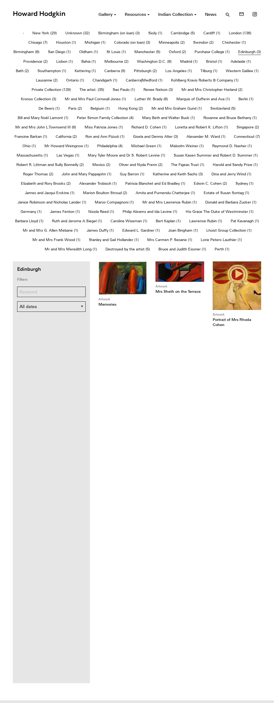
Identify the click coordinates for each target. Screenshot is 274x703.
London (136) (240, 33)
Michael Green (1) (146, 146)
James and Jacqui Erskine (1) (49, 193)
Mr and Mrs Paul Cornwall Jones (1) (95, 99)
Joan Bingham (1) (183, 230)
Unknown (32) (77, 33)
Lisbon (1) (64, 61)
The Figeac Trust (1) (187, 164)
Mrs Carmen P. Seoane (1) (169, 240)
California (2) (66, 136)
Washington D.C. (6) (154, 61)
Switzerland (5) (222, 108)
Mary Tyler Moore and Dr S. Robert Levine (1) (126, 155)
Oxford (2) (177, 52)
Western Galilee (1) (242, 71)
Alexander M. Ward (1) (206, 136)
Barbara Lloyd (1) (29, 221)
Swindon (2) (203, 42)
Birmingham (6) (26, 52)
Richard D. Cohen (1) (148, 127)
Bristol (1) (214, 61)
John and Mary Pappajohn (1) (86, 174)
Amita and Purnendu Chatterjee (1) (165, 193)
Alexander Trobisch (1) (98, 183)
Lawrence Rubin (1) (205, 221)
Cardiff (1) (211, 33)
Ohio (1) (29, 146)
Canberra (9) (114, 71)
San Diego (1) (59, 52)
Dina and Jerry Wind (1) (231, 174)
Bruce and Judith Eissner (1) (182, 249)
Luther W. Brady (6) (151, 99)
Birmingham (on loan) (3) (119, 33)
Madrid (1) (188, 61)
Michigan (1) (95, 42)
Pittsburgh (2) (145, 71)
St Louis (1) (116, 52)
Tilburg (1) (208, 71)
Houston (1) (66, 42)
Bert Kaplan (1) (168, 221)
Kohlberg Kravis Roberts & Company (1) (204, 80)
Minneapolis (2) (172, 42)
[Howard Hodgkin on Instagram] (254, 14)
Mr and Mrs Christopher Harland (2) (211, 89)
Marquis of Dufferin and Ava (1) (203, 99)
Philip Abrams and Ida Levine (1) (150, 211)
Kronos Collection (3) (38, 99)
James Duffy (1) (100, 230)
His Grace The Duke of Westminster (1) (219, 211)
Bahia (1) (88, 61)
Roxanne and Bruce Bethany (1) (230, 118)
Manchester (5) (147, 52)
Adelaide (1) (241, 61)
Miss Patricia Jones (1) (104, 127)
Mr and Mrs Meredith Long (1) (71, 249)
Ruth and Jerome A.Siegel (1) (77, 221)
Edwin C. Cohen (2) (210, 183)
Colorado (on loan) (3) (132, 42)
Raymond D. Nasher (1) (232, 146)
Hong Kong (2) (130, 108)
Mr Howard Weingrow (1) (66, 146)
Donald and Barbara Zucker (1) (230, 202)
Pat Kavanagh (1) (245, 221)
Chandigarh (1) (105, 80)
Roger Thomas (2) (38, 174)
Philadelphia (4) (110, 146)
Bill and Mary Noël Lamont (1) (43, 118)
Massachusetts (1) (32, 155)
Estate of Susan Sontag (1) (226, 193)
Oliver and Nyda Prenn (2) (140, 164)
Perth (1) (222, 249)
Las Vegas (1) (67, 155)
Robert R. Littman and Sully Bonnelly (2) (50, 164)
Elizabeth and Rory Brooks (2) (46, 183)
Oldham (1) (88, 52)
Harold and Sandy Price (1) (235, 164)
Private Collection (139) (51, 89)
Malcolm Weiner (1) (187, 146)
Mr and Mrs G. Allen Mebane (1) (50, 230)
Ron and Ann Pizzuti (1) (104, 136)
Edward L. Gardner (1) (141, 230)
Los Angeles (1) (178, 71)
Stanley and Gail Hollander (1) (114, 240)
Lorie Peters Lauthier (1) (221, 240)
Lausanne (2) (47, 80)
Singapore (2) (248, 127)
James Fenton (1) (65, 211)
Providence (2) (35, 61)
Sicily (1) (155, 33)
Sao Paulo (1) (124, 89)
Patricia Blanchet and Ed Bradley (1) (155, 183)
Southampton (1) (51, 71)
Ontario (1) (75, 80)
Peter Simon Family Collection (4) (105, 118)
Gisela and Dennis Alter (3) (155, 136)
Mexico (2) (101, 164)
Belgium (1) (100, 108)
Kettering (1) (85, 71)
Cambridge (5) (183, 33)
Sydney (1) (244, 183)
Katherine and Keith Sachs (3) (178, 174)
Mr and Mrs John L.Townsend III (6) (45, 127)
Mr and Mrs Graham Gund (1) (176, 108)
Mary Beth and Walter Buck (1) (168, 118)
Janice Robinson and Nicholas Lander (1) (52, 202)
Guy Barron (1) (132, 174)
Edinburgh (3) (249, 52)
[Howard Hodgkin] (39, 13)
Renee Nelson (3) (158, 89)
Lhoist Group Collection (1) (229, 230)
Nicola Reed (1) (101, 211)
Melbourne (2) (116, 61)
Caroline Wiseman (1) (129, 221)
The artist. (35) (91, 89)
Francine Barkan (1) (30, 136)
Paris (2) (75, 108)
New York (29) (44, 33)
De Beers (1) (49, 108)
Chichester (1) (234, 42)
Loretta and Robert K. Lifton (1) (201, 127)
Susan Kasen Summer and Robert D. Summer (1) (216, 155)
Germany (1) (31, 211)
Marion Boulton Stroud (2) (105, 193)
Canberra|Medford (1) (144, 80)
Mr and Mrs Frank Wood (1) (56, 240)
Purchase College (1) (212, 52)
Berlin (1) (245, 99)
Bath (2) (22, 71)
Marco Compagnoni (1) (114, 202)
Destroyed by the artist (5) (127, 249)
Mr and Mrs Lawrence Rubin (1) (169, 202)
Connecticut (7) (247, 136)
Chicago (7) (37, 42)
